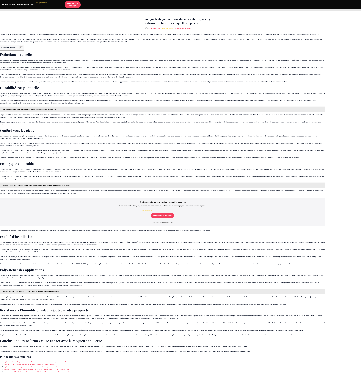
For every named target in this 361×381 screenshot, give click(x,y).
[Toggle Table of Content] (20, 48)
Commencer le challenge (162, 216)
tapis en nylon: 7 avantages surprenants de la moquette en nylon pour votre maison (34, 367)
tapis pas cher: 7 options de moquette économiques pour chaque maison (30, 364)
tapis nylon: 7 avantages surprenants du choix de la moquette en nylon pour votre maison (36, 362)
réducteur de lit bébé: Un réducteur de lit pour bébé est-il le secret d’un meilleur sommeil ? (36, 372)
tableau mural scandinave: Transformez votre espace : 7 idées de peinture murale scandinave (37, 369)
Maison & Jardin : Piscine (183, 28)
